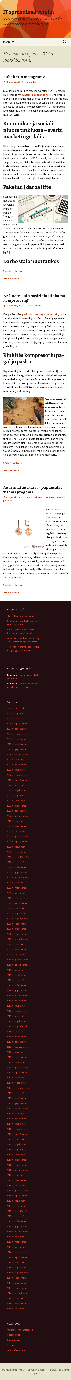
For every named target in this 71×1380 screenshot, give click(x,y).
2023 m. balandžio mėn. (18, 754)
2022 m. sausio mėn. (16, 831)
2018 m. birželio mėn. (17, 1036)
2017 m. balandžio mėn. (18, 1108)
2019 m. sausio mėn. (16, 1005)
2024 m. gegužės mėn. (17, 728)
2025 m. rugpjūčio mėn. (18, 713)
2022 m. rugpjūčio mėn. (18, 795)
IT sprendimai (13, 1334)
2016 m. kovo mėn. (16, 1175)
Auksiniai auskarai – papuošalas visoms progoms (32, 490)
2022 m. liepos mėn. (16, 800)
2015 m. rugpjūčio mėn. (18, 1211)
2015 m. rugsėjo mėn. (17, 1205)
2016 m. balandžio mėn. (18, 1169)
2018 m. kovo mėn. (16, 1051)
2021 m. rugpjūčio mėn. (18, 857)
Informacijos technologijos (20, 1329)
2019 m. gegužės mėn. (17, 990)
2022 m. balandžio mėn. (18, 815)
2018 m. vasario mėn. (17, 1057)
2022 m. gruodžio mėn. (17, 774)
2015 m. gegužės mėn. (17, 1226)
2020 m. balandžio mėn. (18, 939)
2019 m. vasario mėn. (17, 1000)
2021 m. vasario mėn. (17, 887)
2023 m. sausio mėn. (16, 769)
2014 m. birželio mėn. (17, 1282)
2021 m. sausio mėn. (16, 892)
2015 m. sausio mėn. (16, 1246)
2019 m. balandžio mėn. (18, 995)
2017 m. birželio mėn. (17, 1098)
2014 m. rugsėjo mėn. (17, 1267)
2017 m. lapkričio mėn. (17, 1072)
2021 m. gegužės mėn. (17, 872)
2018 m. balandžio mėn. (18, 1046)
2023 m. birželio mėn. (17, 744)
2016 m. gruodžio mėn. (17, 1128)
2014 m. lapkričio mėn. (17, 1257)
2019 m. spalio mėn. (16, 969)
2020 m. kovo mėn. (16, 944)
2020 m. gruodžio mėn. (17, 898)
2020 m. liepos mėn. (16, 923)
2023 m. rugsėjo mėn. (17, 739)
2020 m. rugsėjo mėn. (17, 913)
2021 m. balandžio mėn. (18, 877)
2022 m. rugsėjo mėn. (17, 790)
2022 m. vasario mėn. (17, 826)
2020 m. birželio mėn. (17, 928)
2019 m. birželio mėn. (17, 985)
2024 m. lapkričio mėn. (17, 723)
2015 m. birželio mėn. (17, 1221)
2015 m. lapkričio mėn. (17, 1195)
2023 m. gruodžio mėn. (17, 733)
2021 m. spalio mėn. (16, 846)
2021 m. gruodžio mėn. (17, 836)
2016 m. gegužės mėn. (17, 1164)
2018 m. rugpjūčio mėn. (18, 1026)
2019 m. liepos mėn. (16, 980)
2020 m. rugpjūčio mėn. (18, 918)
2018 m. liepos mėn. (16, 1031)
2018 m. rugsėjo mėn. (17, 1021)
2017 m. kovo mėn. (16, 1113)
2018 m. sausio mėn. (16, 1062)
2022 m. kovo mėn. (16, 821)
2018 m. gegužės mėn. (17, 1041)
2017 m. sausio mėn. (16, 1123)
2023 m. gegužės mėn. (17, 749)
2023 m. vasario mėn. (17, 764)
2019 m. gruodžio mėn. (17, 959)
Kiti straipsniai (36, 305)
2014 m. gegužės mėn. (17, 1287)
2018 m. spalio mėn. (16, 1016)
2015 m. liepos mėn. (16, 1216)
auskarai (61, 497)
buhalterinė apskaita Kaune (37, 94)
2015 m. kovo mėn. (16, 1236)
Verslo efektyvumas (16, 1350)
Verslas (32, 81)
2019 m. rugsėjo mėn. (17, 975)
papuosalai (8, 500)
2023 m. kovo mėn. (16, 759)
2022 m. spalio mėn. (16, 785)
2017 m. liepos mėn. (16, 1093)
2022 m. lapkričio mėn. (17, 780)
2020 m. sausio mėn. (16, 954)
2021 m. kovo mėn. (16, 882)
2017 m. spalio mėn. (16, 1077)
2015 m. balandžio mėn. (18, 1231)
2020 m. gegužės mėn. (17, 933)
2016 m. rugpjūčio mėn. (18, 1149)
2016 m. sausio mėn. (16, 1185)
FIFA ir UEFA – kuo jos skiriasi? (21, 615)
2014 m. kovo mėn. (16, 1298)
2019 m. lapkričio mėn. (17, 964)
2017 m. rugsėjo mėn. (17, 1082)
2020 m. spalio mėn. (16, 908)
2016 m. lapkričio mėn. (17, 1134)
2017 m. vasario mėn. (17, 1118)
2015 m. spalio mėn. (16, 1200)
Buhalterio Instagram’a (24, 77)
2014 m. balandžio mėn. (18, 1293)
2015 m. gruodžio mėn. (17, 1190)
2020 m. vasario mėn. (17, 949)
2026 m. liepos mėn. (16, 708)
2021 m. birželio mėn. (17, 867)
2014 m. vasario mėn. (17, 1303)
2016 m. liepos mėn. (16, 1154)
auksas (52, 497)
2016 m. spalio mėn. (16, 1139)
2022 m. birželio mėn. (17, 805)
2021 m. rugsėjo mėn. (17, 851)
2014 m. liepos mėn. (16, 1277)
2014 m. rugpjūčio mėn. (18, 1272)
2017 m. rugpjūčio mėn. (18, 1087)
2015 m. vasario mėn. (17, 1241)
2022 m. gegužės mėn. (17, 810)
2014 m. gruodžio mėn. (17, 1252)
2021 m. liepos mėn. (16, 862)
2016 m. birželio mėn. (17, 1159)
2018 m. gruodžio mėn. (17, 1010)
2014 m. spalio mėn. (16, 1262)
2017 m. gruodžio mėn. (17, 1067)
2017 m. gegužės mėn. (17, 1103)
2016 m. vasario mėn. (17, 1180)
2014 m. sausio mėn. (16, 1308)
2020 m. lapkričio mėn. (17, 903)
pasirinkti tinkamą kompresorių (40, 314)
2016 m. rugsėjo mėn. (17, 1144)
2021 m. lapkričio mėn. (17, 841)
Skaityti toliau (12, 271)
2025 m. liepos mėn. (16, 718)
